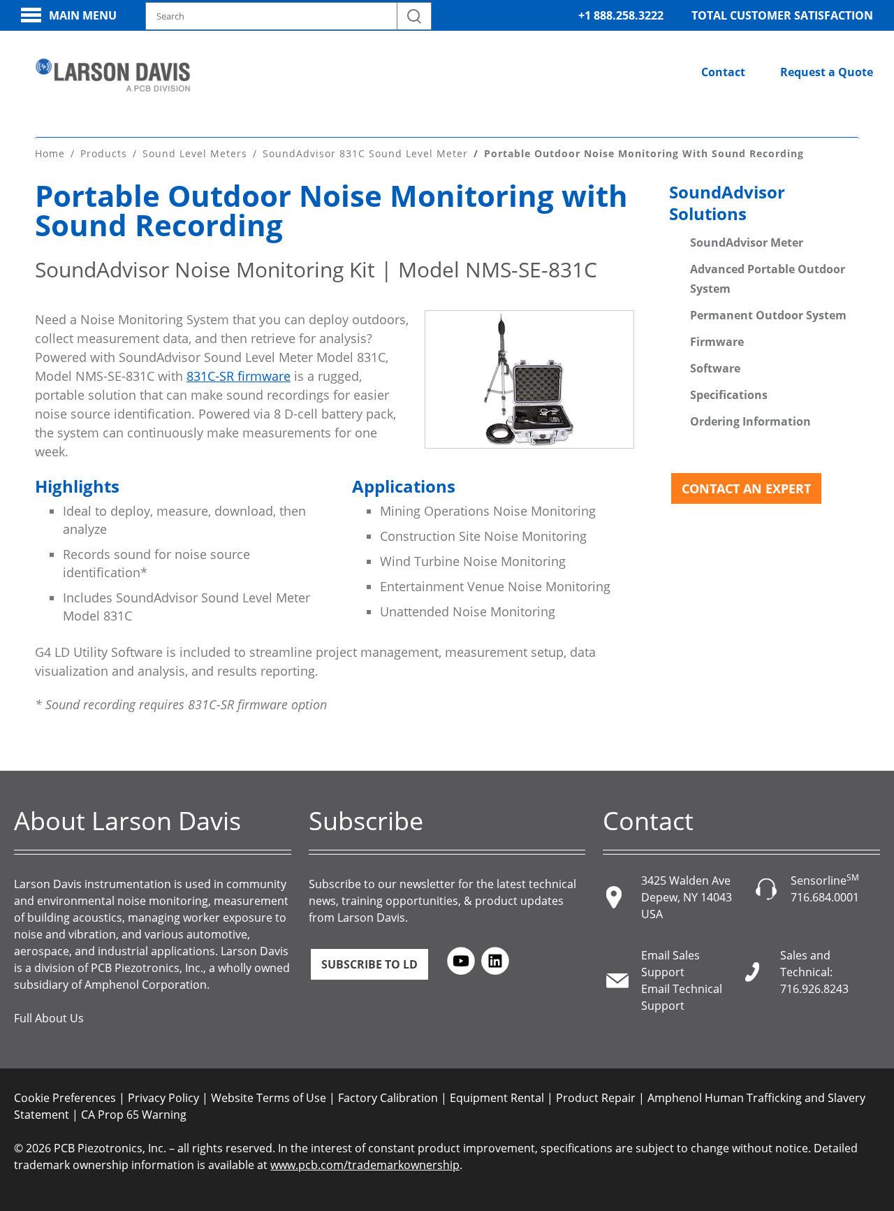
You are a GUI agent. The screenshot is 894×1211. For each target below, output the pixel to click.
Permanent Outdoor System (768, 315)
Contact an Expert (746, 488)
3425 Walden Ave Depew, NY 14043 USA (686, 897)
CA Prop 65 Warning (133, 1114)
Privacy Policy (163, 1097)
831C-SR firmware (238, 376)
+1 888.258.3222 (621, 15)
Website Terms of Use (268, 1097)
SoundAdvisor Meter (746, 242)
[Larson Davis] (113, 75)
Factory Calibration (388, 1097)
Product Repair (596, 1097)
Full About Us (49, 1018)
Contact (723, 72)
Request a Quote (826, 72)
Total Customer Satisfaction (782, 15)
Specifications (729, 395)
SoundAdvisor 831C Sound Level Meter (365, 153)
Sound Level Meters (194, 153)
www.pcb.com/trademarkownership (365, 1165)
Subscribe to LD (369, 964)
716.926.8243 (814, 988)
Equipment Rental (497, 1097)
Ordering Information (750, 421)
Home (50, 153)
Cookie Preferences (65, 1097)
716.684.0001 (825, 897)
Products (103, 153)
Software (715, 368)
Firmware (717, 341)
